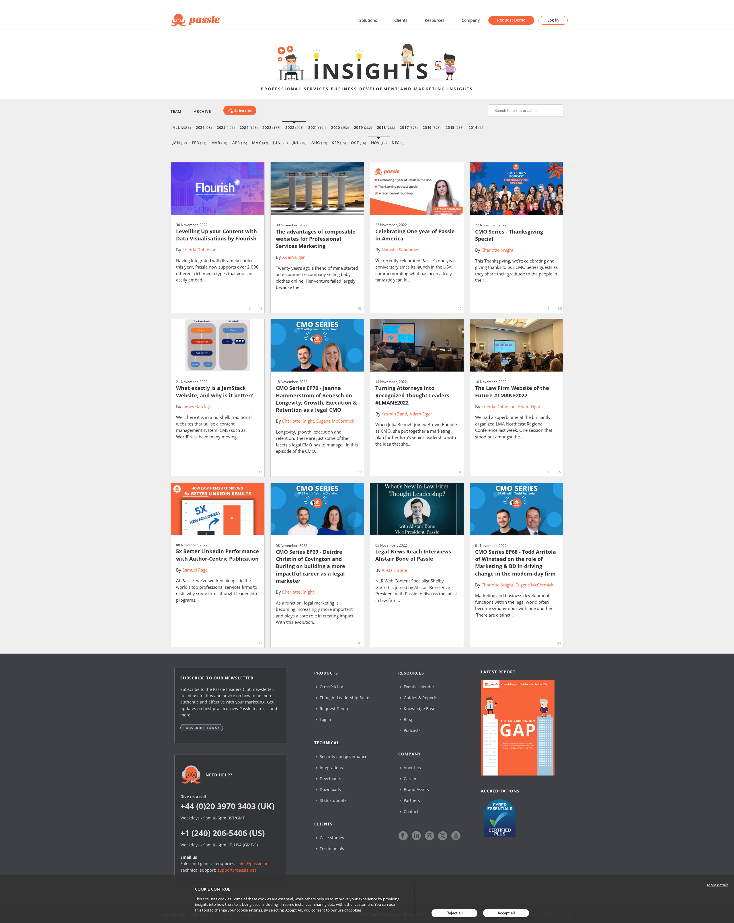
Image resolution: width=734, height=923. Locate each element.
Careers (411, 778)
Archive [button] (202, 111)
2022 (294, 127)
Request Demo (511, 20)
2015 (455, 127)
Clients (400, 20)
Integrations (331, 767)
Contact (410, 811)
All (182, 127)
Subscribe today (202, 728)
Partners (411, 800)
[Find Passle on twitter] (442, 835)
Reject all (454, 913)
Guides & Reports (420, 697)
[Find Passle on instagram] (429, 835)
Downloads (330, 789)
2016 (432, 127)
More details (717, 884)
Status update (333, 800)
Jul (300, 142)
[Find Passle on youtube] (455, 835)
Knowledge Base (419, 708)
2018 (386, 127)
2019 (363, 127)
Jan (180, 142)
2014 (476, 127)
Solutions (368, 20)
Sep (339, 142)
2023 (271, 127)
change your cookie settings (238, 910)
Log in (553, 20)
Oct (358, 142)
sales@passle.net (253, 863)
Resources (434, 20)
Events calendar (418, 686)
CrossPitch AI (332, 686)
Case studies (331, 837)
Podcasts (412, 730)
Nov (379, 142)
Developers (330, 778)
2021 (317, 127)
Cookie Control (212, 889)
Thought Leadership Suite (344, 697)
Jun (280, 142)
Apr (239, 142)
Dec (398, 142)
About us (412, 767)
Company (471, 20)
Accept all (506, 913)
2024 (249, 127)
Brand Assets (416, 789)
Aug (319, 142)
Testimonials (331, 848)
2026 (204, 127)
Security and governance (343, 756)
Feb (199, 142)
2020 (340, 127)
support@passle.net (236, 870)
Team (176, 111)
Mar (219, 142)
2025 (226, 127)
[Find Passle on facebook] (403, 835)
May (260, 142)
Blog (407, 719)
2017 (409, 127)
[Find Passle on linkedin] (416, 835)
